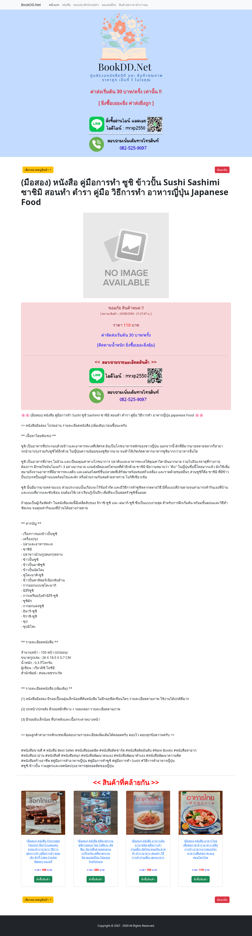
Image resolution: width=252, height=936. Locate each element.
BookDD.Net (31, 4)
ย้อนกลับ (222, 170)
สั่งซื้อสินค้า (43, 879)
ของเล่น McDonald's (86, 5)
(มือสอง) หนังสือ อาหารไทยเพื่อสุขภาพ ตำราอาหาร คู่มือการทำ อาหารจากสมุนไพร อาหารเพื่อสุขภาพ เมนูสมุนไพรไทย (200, 849)
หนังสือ (66, 5)
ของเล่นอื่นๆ (109, 5)
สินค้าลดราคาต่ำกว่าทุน (133, 5)
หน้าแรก (54, 5)
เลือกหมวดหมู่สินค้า (37, 170)
